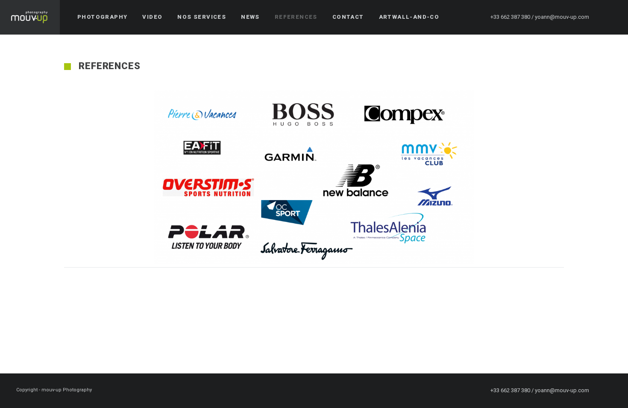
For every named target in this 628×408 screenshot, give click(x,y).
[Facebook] (609, 17)
